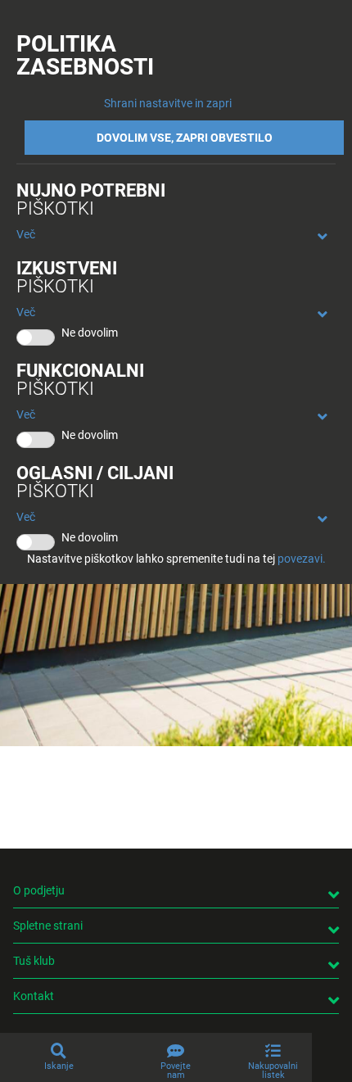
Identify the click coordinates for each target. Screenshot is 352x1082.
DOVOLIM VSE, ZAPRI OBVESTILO (185, 137)
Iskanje (59, 1066)
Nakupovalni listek (273, 1070)
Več (25, 234)
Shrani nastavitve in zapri (168, 103)
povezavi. (302, 558)
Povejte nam (175, 1070)
